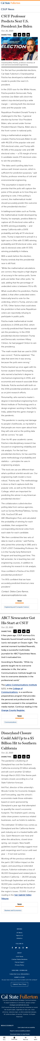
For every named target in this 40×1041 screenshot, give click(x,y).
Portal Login (14, 1038)
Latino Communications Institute (21, 685)
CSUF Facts (19, 956)
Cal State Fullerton (10, 2)
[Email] (28, 34)
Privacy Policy (19, 965)
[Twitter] (19, 34)
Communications (10, 722)
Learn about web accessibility (26, 1027)
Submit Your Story (19, 984)
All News (19, 932)
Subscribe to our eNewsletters (19, 974)
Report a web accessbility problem (20, 1030)
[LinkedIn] (23, 34)
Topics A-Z (19, 935)
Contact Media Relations (19, 959)
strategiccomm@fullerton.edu (19, 1005)
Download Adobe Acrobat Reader (20, 1034)
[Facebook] (15, 34)
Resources (25, 1038)
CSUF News (7, 9)
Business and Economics (13, 910)
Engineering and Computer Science (17, 607)
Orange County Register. (13, 710)
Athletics (19, 938)
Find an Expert (19, 962)
